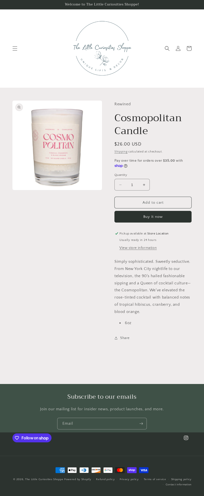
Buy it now (153, 217)
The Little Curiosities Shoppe (44, 479)
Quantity (120, 175)
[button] (14, 48)
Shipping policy (181, 479)
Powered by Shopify (77, 479)
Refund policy (105, 479)
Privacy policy (129, 479)
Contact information (179, 484)
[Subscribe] (141, 423)
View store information (138, 248)
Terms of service (155, 479)
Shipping (121, 151)
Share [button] (125, 338)
